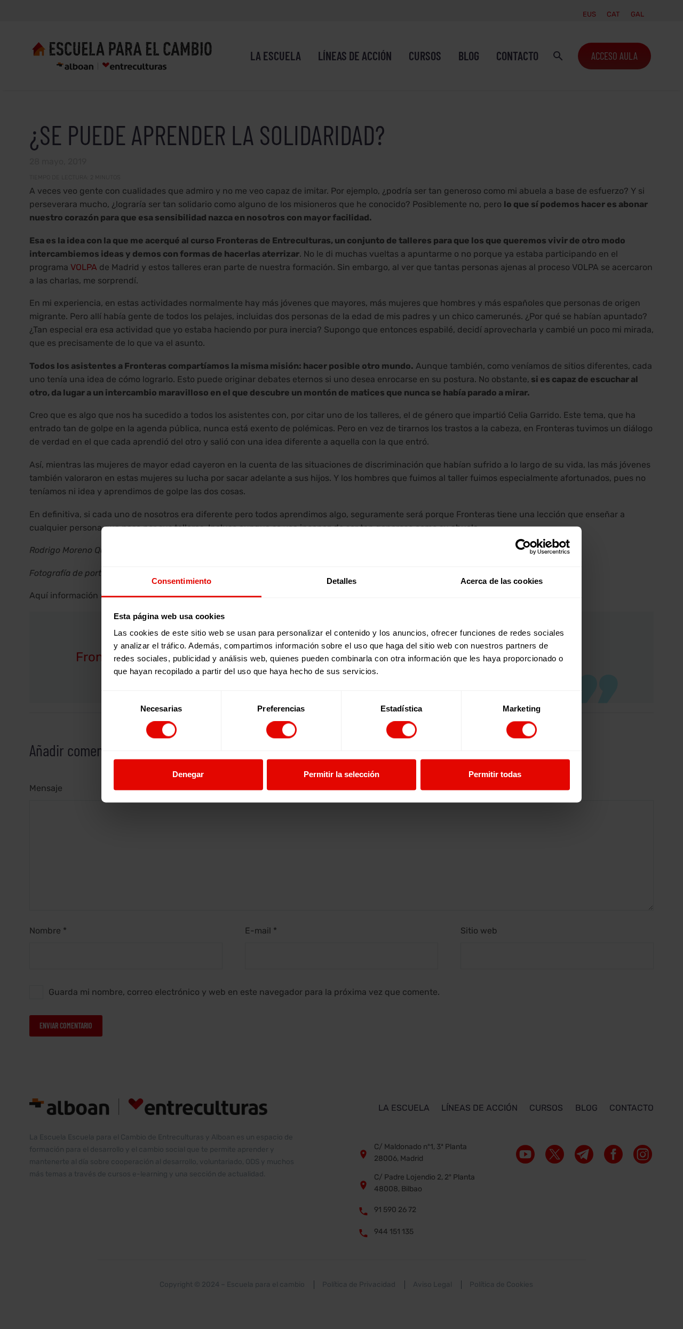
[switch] (281, 730)
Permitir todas (494, 774)
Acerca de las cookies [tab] (501, 581)
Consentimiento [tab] (181, 581)
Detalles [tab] (342, 581)
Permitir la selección (341, 774)
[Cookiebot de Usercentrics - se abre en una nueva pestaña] (523, 547)
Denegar (188, 774)
